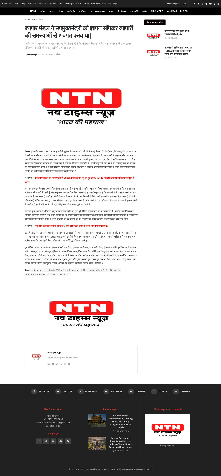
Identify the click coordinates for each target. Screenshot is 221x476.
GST (83, 270)
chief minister (38, 270)
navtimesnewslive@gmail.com (56, 422)
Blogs (115, 4)
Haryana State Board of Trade (40, 274)
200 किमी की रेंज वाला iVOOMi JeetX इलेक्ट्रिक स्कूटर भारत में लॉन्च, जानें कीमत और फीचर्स (178, 50)
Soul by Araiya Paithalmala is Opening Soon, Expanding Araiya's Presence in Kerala (121, 421)
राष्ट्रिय (23, 4)
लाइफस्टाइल (53, 4)
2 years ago (171, 38)
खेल (46, 4)
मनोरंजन (40, 4)
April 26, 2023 (47, 54)
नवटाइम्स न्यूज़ (32, 54)
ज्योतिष (86, 4)
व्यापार (61, 4)
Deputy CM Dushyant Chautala (63, 270)
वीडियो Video (95, 4)
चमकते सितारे (106, 4)
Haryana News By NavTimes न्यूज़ (104, 270)
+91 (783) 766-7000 (53, 419)
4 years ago (171, 58)
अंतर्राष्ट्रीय (32, 4)
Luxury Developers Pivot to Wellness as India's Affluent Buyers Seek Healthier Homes (120, 442)
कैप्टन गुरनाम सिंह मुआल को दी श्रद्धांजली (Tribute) (177, 32)
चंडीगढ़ (11, 4)
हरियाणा (40, 20)
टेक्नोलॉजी (79, 4)
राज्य (16, 4)
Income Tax (64, 274)
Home (4, 4)
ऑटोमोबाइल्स (69, 4)
